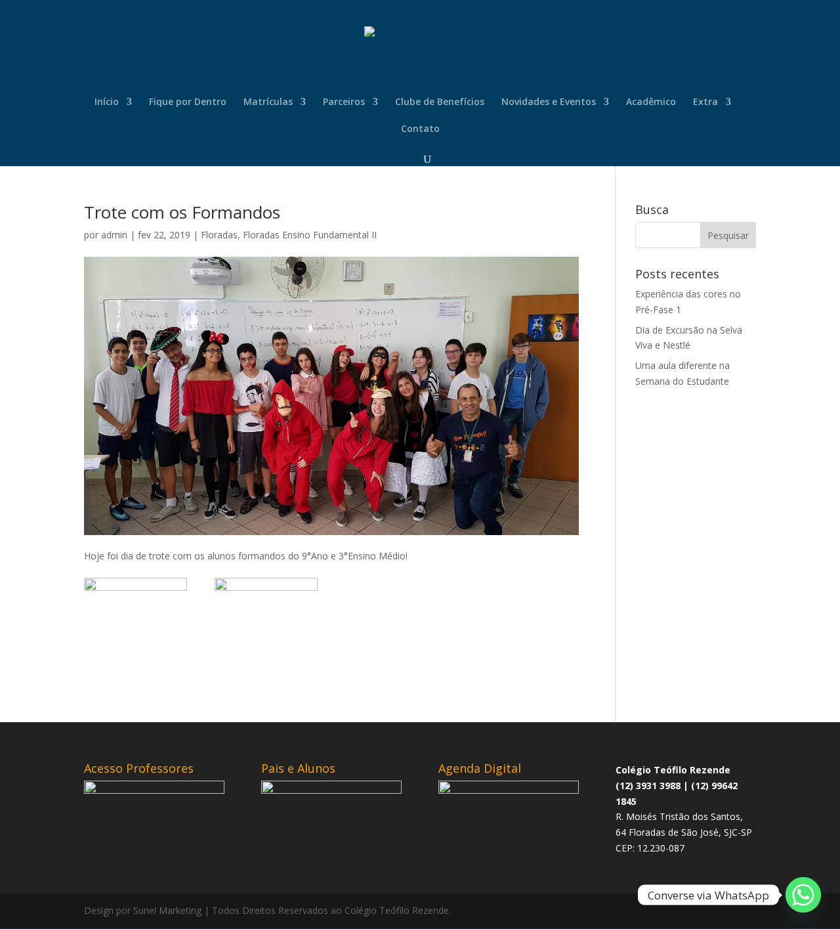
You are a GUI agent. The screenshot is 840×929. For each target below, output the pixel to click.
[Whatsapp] (803, 895)
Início (106, 102)
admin (114, 234)
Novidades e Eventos (548, 102)
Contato (420, 129)
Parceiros (344, 102)
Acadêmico (651, 102)
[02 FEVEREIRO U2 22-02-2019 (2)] (135, 651)
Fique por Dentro (187, 102)
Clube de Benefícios (439, 102)
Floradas (219, 234)
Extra (705, 102)
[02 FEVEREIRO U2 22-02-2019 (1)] (266, 651)
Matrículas (268, 102)
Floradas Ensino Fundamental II (310, 234)
